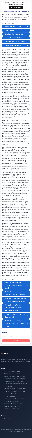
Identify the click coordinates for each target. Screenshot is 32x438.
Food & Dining (8, 386)
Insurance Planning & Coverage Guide (14, 391)
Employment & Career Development (14, 381)
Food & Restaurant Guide (11, 401)
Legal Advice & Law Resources (12, 394)
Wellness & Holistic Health (11, 409)
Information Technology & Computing (15, 389)
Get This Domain (16, 7)
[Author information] (28, 11)
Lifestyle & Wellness (9, 396)
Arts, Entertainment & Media (12, 371)
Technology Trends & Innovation (13, 404)
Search (16, 340)
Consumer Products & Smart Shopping (15, 376)
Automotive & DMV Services (12, 374)
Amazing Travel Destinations (12, 406)
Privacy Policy (8, 419)
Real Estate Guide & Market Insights (14, 399)
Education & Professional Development (15, 379)
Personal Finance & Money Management (15, 384)
